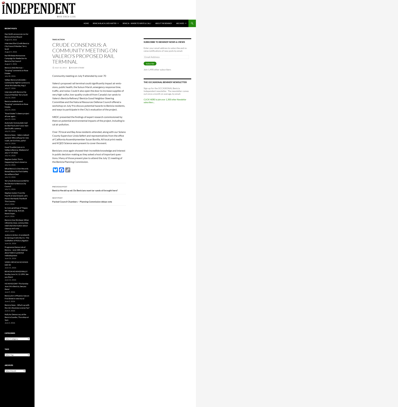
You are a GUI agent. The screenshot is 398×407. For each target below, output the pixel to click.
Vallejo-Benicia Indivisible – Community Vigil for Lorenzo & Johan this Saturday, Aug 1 (17, 83)
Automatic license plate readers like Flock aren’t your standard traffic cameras (17, 126)
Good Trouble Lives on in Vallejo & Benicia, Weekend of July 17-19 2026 (17, 150)
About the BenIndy (163, 23)
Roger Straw (77, 68)
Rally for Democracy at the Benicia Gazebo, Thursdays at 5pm (17, 317)
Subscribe (150, 63)
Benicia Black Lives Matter (104, 23)
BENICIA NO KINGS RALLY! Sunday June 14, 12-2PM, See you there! (16, 274)
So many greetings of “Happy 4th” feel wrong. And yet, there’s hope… (16, 211)
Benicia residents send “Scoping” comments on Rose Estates (16, 104)
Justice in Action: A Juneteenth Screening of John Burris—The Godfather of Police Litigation (17, 238)
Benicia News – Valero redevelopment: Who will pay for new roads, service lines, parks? (17, 138)
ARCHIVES (180, 23)
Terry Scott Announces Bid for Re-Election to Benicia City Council (17, 184)
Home (86, 23)
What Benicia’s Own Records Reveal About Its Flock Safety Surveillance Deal (16, 171)
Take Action (58, 39)
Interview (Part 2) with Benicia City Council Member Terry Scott (17, 46)
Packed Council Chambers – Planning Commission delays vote (82, 200)
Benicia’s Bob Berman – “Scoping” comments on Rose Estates (16, 70)
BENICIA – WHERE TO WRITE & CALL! (137, 23)
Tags (7, 349)
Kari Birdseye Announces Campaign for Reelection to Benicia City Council (16, 58)
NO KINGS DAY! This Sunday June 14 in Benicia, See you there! (16, 286)
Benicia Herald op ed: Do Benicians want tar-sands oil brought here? (85, 189)
